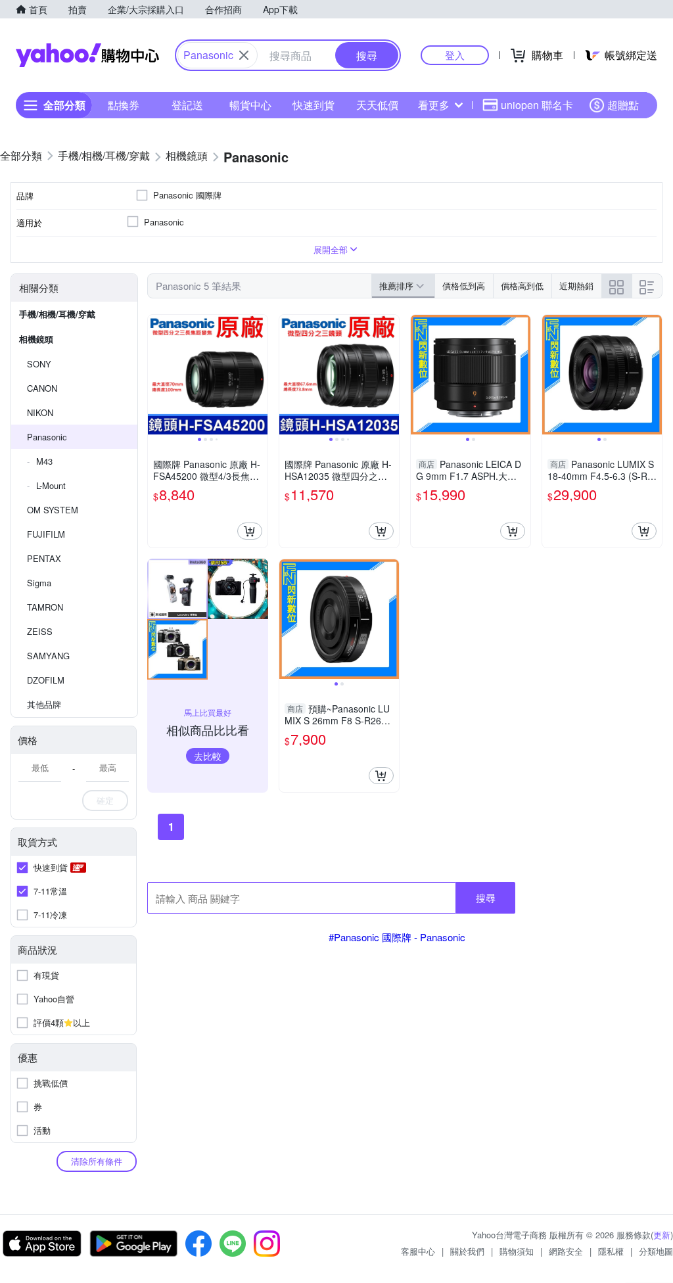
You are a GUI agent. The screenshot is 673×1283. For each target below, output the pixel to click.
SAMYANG (48, 655)
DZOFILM (45, 680)
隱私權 (611, 1251)
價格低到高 (463, 285)
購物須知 (516, 1251)
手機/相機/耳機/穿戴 (57, 314)
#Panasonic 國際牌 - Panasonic (397, 937)
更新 (661, 1234)
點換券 (123, 104)
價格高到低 (522, 285)
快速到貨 (313, 104)
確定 (105, 800)
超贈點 (623, 104)
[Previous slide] (156, 374)
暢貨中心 (250, 104)
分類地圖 (656, 1251)
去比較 (207, 755)
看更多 (434, 104)
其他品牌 (44, 704)
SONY (39, 364)
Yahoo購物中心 (87, 55)
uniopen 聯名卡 (537, 104)
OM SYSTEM (52, 509)
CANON (42, 388)
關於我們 (467, 1251)
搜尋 (486, 897)
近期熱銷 (576, 285)
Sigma (39, 582)
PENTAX (44, 558)
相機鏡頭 (36, 339)
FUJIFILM (46, 534)
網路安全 (566, 1251)
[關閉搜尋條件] (244, 55)
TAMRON (45, 607)
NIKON (40, 412)
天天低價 (377, 104)
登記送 (187, 104)
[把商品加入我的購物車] (249, 531)
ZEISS (40, 631)
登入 (455, 55)
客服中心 (418, 1251)
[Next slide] (258, 374)
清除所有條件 (96, 1161)
